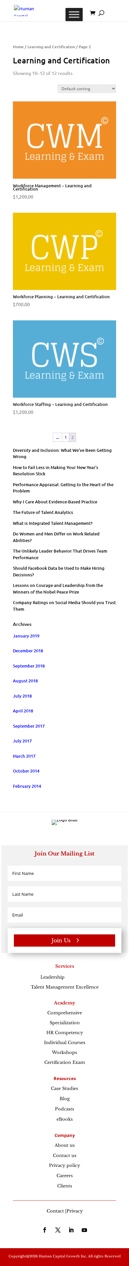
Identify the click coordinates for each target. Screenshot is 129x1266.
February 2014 (27, 786)
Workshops (64, 1052)
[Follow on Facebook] (44, 1230)
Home (18, 47)
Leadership (64, 977)
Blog (65, 1099)
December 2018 (28, 651)
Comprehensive (64, 1013)
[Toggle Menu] (74, 14)
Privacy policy (64, 1165)
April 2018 (23, 711)
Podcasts (64, 1109)
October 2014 (26, 771)
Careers (65, 1175)
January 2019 (26, 636)
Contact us (64, 1155)
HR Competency (64, 1032)
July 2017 (22, 741)
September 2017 (29, 726)
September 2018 (29, 666)
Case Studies (64, 1088)
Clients (64, 1186)
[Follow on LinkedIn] (71, 1230)
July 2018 (22, 696)
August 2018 (25, 681)
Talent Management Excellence (65, 987)
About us (65, 1145)
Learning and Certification (51, 47)
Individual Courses (64, 1042)
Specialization (65, 1023)
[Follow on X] (58, 1230)
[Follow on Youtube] (84, 1230)
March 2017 (24, 756)
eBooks (65, 1119)
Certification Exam (64, 1062)
